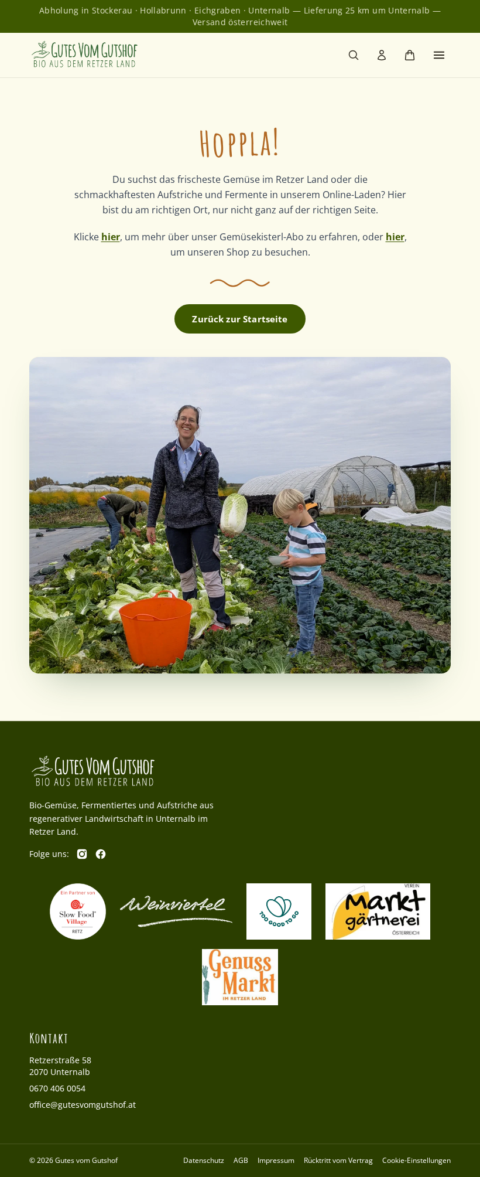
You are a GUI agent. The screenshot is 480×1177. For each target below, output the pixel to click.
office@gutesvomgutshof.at (82, 1104)
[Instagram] (82, 854)
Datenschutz (203, 1160)
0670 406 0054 (57, 1088)
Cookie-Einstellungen (416, 1160)
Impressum (276, 1160)
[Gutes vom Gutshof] (84, 55)
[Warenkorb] (409, 55)
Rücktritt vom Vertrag (338, 1160)
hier (110, 236)
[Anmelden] (381, 55)
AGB (241, 1160)
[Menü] (439, 55)
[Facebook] (101, 854)
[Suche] (353, 55)
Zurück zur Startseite (239, 319)
